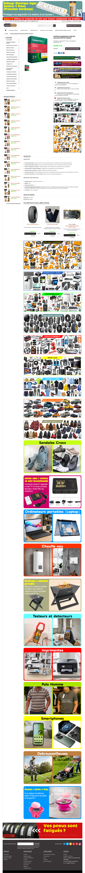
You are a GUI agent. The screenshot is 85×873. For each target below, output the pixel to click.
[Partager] (59, 53)
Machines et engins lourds (10, 42)
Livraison (25, 854)
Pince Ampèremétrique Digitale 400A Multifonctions (16, 169)
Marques (6, 859)
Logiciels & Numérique (11, 78)
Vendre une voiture (24, 30)
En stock (25, 199)
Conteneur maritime (11, 72)
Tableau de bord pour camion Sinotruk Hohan (72, 226)
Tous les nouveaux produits (14, 203)
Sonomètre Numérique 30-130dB (16, 127)
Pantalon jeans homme (52, 224)
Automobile (9, 39)
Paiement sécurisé (28, 861)
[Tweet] (61, 53)
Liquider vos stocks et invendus (46, 30)
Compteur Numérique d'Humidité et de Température (16, 197)
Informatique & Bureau (11, 57)
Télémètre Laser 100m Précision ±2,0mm (16, 100)
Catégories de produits (13, 30)
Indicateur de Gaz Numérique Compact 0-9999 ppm (16, 176)
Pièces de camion (10, 50)
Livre (7, 88)
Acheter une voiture (34, 30)
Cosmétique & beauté (11, 74)
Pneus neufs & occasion (11, 45)
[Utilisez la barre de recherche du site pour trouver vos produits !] (42, 18)
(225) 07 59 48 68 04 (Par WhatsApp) (17, 21)
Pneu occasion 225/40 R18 (33, 224)
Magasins (26, 866)
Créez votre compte (77, 21)
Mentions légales (27, 856)
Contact (75, 30)
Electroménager (10, 54)
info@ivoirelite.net (34, 21)
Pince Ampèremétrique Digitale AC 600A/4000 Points (16, 162)
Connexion (68, 21)
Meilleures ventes (7, 857)
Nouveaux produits (9, 96)
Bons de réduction (47, 861)
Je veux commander (72, 48)
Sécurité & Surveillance (11, 66)
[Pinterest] (64, 53)
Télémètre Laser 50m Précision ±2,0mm (16, 120)
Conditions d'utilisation (28, 857)
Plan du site (26, 864)
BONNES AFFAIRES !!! (10, 90)
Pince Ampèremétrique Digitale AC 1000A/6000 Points (16, 141)
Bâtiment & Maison (10, 81)
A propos (26, 859)
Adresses (45, 859)
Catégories (8, 37)
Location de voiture (10, 85)
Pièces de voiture (10, 47)
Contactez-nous (27, 863)
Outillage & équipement (12, 59)
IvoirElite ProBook (27, 868)
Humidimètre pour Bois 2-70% (16, 190)
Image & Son (9, 64)
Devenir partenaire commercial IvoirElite (63, 30)
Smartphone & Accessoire (9, 69)
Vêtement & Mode (10, 61)
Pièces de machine (10, 52)
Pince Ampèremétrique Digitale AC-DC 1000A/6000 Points (16, 134)
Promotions (6, 854)
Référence (26, 197)
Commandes (46, 856)
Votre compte (47, 851)
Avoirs (44, 857)
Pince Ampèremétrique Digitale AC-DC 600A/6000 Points (16, 148)
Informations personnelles (49, 854)
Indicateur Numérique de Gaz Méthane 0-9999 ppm (16, 183)
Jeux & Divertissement (11, 83)
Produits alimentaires (11, 76)
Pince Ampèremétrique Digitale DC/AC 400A (16, 155)
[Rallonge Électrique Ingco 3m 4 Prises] (42, 8)
